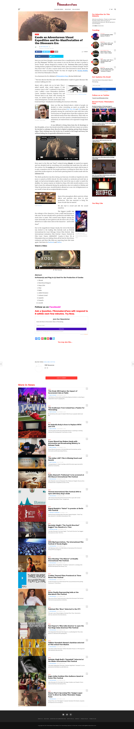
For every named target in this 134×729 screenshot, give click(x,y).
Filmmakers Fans (62, 76)
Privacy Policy (84, 718)
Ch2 (71, 109)
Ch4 (79, 109)
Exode (45, 361)
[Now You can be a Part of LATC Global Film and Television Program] (104, 138)
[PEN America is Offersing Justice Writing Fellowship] (104, 173)
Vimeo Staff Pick (51, 361)
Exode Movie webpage (82, 94)
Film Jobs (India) (58, 9)
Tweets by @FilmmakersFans (100, 98)
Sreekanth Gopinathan (54, 512)
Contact (77, 718)
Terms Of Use (92, 718)
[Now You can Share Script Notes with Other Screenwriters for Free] (104, 196)
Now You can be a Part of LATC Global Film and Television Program (103, 124)
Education (68, 9)
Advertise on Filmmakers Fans (58, 718)
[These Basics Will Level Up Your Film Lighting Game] (104, 155)
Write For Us (70, 718)
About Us (40, 718)
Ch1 (68, 109)
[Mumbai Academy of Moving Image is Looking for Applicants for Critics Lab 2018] (104, 121)
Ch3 (74, 109)
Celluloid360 (76, 9)
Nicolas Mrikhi (82, 70)
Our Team (46, 718)
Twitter (59, 242)
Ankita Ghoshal (52, 395)
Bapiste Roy (40, 205)
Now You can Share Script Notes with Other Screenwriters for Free (104, 176)
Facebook (51, 242)
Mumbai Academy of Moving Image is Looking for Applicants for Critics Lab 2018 (104, 107)
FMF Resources (44, 46)
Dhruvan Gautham (53, 529)
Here (96, 25)
